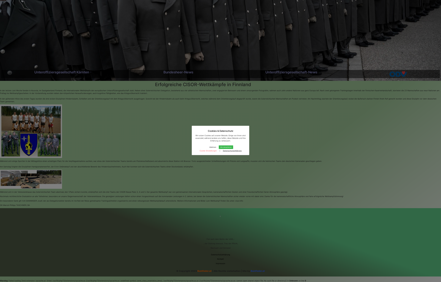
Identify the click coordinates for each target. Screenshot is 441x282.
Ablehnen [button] (212, 147)
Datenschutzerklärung (232, 151)
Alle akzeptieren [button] (226, 147)
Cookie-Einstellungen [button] (208, 151)
